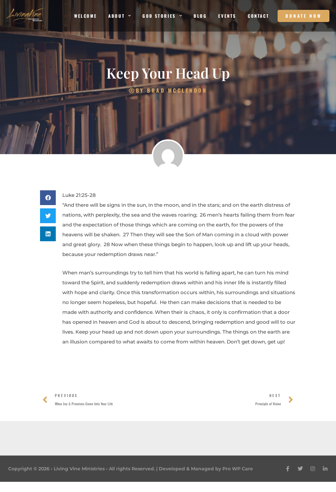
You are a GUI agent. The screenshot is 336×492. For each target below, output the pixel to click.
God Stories (159, 15)
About (116, 15)
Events (227, 15)
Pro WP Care (237, 469)
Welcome (85, 15)
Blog (200, 15)
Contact (258, 15)
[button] (48, 197)
